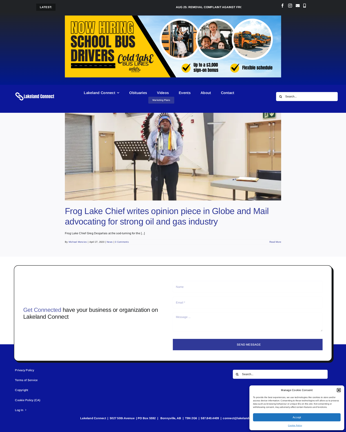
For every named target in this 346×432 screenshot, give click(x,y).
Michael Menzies (78, 242)
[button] (339, 390)
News (110, 242)
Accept (297, 417)
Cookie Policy (295, 425)
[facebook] (283, 6)
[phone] (304, 6)
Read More (275, 242)
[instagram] (290, 6)
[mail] (298, 6)
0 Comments (122, 242)
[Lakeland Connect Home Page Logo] (35, 92)
